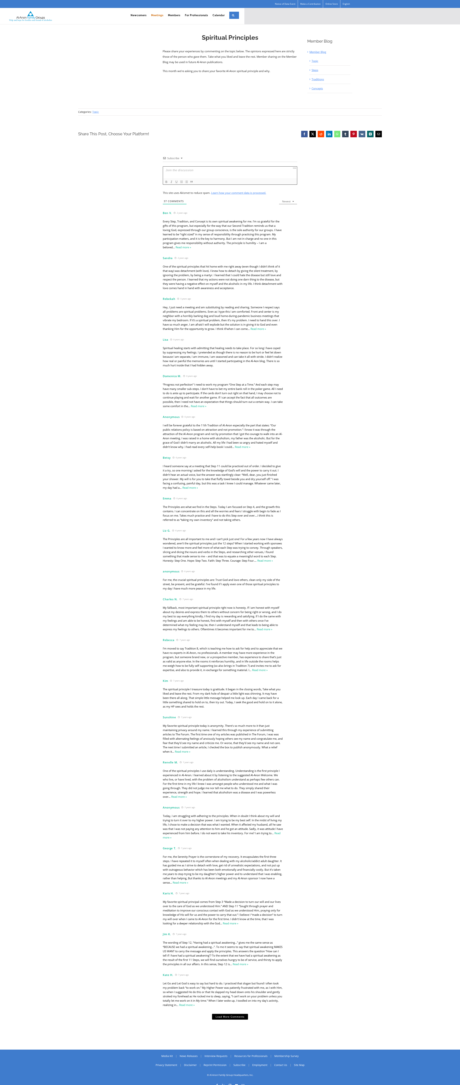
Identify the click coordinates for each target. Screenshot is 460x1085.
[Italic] (171, 182)
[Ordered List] (181, 182)
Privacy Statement (166, 1065)
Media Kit (167, 1056)
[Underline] (176, 182)
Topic (315, 61)
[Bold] (166, 182)
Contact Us (280, 1065)
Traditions (318, 79)
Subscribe (239, 1065)
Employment (259, 1065)
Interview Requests (215, 1056)
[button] (233, 15)
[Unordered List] (186, 182)
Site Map (299, 1065)
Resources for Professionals (251, 1056)
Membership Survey (286, 1056)
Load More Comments (230, 1016)
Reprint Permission (215, 1065)
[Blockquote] (191, 182)
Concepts (317, 88)
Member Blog (317, 52)
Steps (315, 70)
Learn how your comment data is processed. (238, 193)
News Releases (189, 1056)
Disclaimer (190, 1065)
